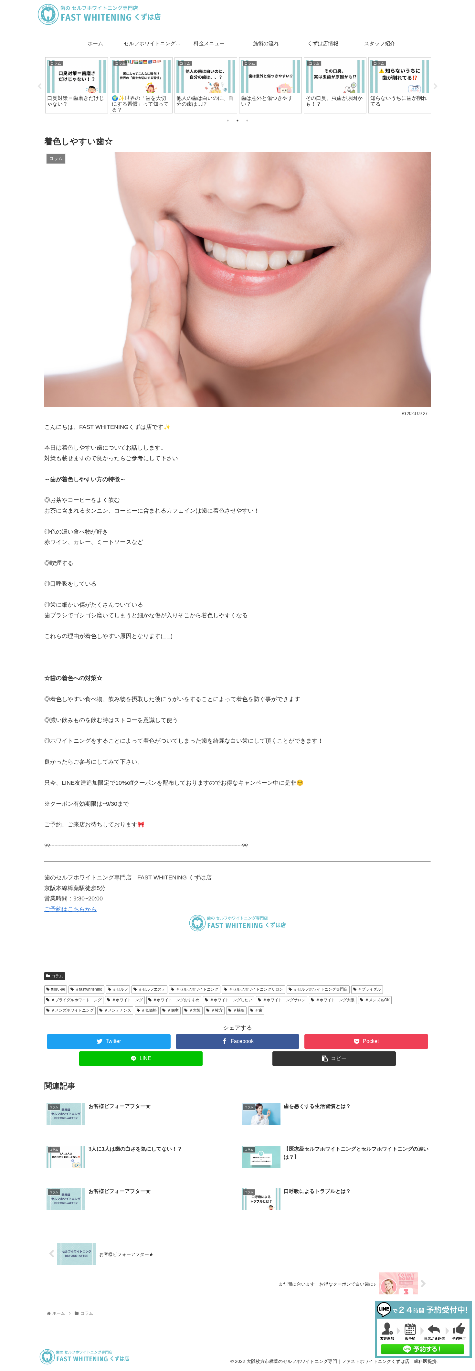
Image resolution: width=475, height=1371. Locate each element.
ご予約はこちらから (70, 909)
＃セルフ (120, 989)
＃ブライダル (369, 989)
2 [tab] (237, 120)
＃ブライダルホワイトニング (76, 1000)
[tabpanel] (76, 85)
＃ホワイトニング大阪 (335, 1000)
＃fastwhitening (88, 989)
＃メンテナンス (117, 1010)
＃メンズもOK (377, 1000)
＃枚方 (217, 1010)
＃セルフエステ (151, 989)
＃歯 (258, 1010)
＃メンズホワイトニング (72, 1010)
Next (435, 86)
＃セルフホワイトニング (197, 989)
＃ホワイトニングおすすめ (176, 1000)
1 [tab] (228, 120)
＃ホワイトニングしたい (231, 1000)
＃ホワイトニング (127, 1000)
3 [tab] (247, 120)
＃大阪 (195, 1010)
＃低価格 (149, 1010)
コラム (57, 976)
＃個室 (173, 1010)
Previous (39, 86)
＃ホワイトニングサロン (284, 1000)
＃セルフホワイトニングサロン (256, 989)
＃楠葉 (239, 1010)
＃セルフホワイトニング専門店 (320, 989)
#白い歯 (58, 989)
